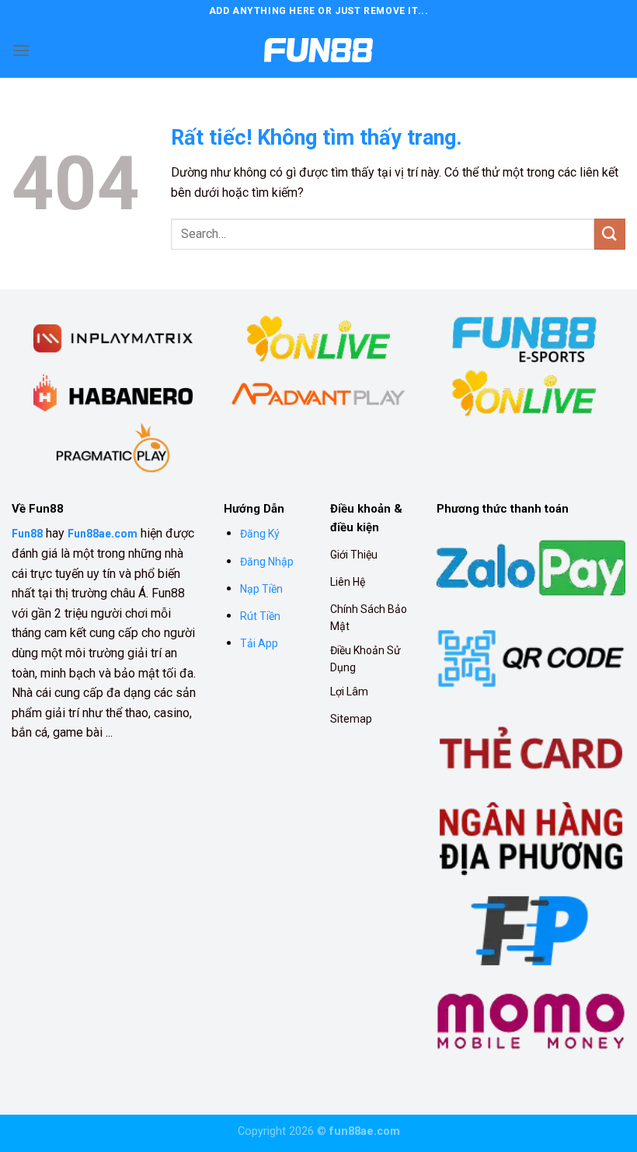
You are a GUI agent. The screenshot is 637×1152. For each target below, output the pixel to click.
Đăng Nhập (267, 561)
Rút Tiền (260, 616)
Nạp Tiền (261, 589)
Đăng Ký (260, 533)
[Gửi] (609, 234)
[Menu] (21, 50)
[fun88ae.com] (318, 50)
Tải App (259, 643)
